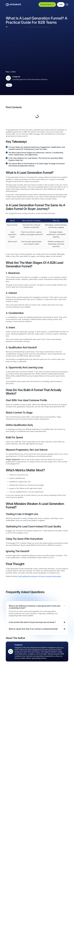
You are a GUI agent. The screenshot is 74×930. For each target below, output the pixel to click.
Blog (9, 85)
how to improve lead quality (51, 576)
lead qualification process (27, 576)
